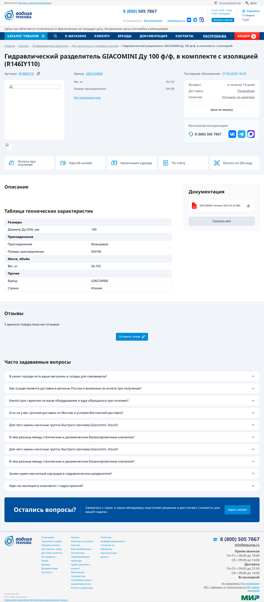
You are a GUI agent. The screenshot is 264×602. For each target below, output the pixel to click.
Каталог (24, 46)
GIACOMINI (94, 73)
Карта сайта (10, 599)
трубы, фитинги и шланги (80, 566)
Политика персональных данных (50, 599)
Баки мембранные (81, 549)
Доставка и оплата (51, 553)
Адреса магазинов (254, 589)
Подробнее (246, 90)
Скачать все (222, 221)
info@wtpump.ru (176, 20)
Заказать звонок (222, 20)
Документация (154, 36)
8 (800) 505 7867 (208, 134)
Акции (244, 36)
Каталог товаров (23, 36)
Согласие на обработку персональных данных (108, 550)
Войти (253, 2)
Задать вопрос (237, 509)
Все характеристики (87, 97)
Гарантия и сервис (51, 541)
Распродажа (214, 36)
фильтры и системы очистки (82, 543)
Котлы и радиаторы (82, 587)
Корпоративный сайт (230, 2)
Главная (9, 46)
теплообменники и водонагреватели (81, 582)
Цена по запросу (221, 109)
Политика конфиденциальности (112, 539)
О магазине (75, 36)
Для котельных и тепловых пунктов (95, 46)
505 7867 (140, 11)
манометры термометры (78, 574)
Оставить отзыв (129, 336)
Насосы (75, 537)
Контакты (184, 36)
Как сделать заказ (51, 549)
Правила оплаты (50, 545)
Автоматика (77, 553)
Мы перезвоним (250, 583)
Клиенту (102, 36)
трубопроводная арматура (80, 558)
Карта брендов (25, 599)
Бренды (125, 36)
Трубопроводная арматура (50, 46)
